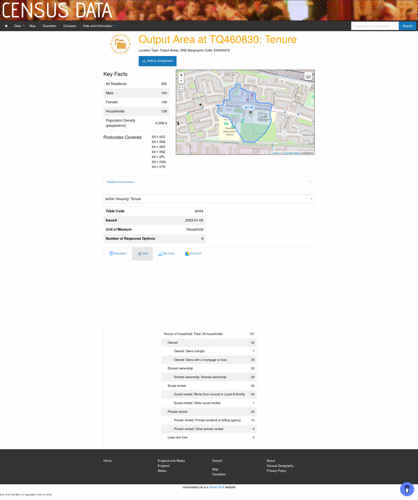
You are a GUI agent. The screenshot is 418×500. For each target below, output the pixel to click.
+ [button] (181, 75)
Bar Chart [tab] (169, 253)
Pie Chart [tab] (195, 253)
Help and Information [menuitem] (97, 25)
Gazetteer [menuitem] (49, 25)
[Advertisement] (209, 293)
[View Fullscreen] (181, 88)
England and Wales (171, 460)
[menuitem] (6, 26)
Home (107, 460)
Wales (162, 470)
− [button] (181, 80)
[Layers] (308, 76)
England (163, 465)
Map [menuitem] (33, 25)
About (271, 460)
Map (215, 469)
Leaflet (275, 153)
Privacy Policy (276, 470)
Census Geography (280, 465)
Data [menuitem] (17, 25)
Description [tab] (120, 253)
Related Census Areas (120, 182)
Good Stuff (216, 487)
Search (217, 460)
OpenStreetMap (291, 153)
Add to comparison (159, 60)
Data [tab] (145, 253)
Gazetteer (219, 474)
